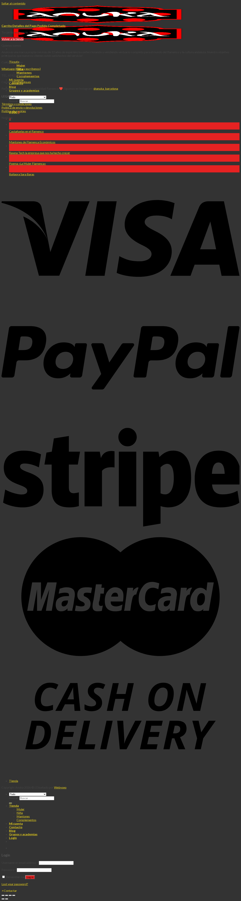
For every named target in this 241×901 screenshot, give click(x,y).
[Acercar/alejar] (13, 895)
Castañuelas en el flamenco (26, 131)
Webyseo (60, 787)
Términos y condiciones (17, 104)
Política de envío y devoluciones (22, 107)
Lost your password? (15, 884)
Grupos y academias (23, 834)
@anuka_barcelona (106, 88)
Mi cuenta (16, 79)
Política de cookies (14, 111)
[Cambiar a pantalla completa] (10, 895)
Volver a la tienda (13, 39)
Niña (20, 813)
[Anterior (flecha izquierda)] (3, 898)
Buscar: (14, 101)
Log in (30, 877)
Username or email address (20, 862)
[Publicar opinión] (10, 803)
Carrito (7, 25)
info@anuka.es (21, 82)
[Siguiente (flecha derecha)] (6, 898)
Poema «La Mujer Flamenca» (27, 163)
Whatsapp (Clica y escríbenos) (21, 69)
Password (9, 869)
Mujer (21, 65)
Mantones (24, 72)
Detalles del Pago (24, 25)
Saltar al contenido (13, 3)
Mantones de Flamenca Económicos (32, 142)
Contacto (15, 827)
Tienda (13, 781)
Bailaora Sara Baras (21, 174)
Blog (12, 830)
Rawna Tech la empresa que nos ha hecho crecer (39, 153)
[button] (9, 890)
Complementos (28, 76)
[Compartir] (6, 895)
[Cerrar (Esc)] (3, 895)
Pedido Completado (51, 25)
